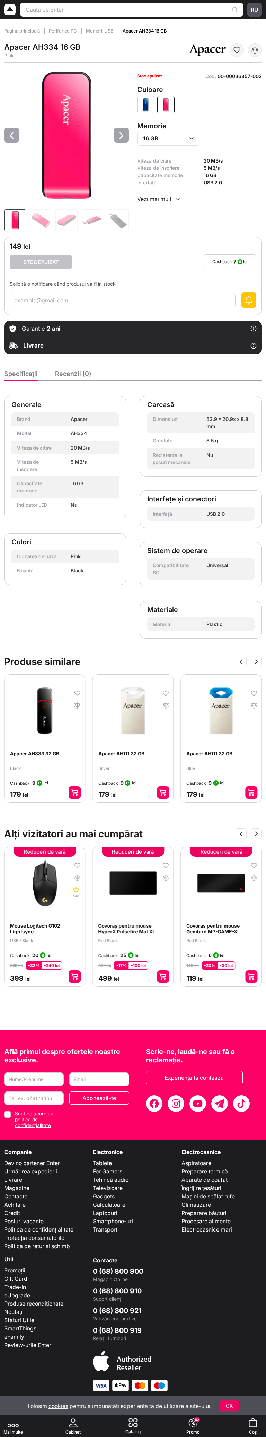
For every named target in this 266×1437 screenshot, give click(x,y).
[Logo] (10, 9)
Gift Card (15, 1278)
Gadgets (104, 1196)
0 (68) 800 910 (117, 1291)
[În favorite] (237, 50)
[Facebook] (154, 1103)
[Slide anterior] (241, 661)
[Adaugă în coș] (75, 792)
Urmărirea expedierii (30, 1171)
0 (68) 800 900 (118, 1271)
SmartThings (20, 1328)
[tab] (21, 375)
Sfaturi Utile (19, 1320)
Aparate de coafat (204, 1179)
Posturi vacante (24, 1221)
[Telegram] (219, 1103)
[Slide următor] (256, 661)
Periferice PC (63, 31)
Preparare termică (204, 1171)
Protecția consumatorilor (35, 1237)
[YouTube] (197, 1103)
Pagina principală (22, 31)
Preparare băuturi (204, 1212)
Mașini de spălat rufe (208, 1196)
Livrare (13, 1179)
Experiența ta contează (194, 1077)
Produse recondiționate (33, 1303)
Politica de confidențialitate (38, 1229)
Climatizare (196, 1204)
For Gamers (107, 1171)
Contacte (15, 1196)
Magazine (16, 1188)
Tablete (102, 1163)
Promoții (14, 1270)
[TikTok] (241, 1103)
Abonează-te (99, 1098)
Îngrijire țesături (201, 1188)
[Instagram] (176, 1103)
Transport (105, 1229)
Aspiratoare (196, 1163)
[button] (11, 135)
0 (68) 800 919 (117, 1330)
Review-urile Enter (27, 1345)
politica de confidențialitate (33, 1122)
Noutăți (13, 1311)
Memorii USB (100, 31)
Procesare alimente (206, 1221)
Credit (12, 1212)
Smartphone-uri (113, 1221)
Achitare (15, 1204)
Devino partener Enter (32, 1163)
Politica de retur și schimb (37, 1246)
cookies (58, 1405)
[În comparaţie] (255, 50)
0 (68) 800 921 (117, 1311)
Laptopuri (105, 1212)
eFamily (14, 1336)
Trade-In (15, 1286)
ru (254, 9)
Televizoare (108, 1188)
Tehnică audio (110, 1179)
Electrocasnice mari (206, 1229)
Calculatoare (109, 1204)
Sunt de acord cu (34, 1119)
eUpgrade (17, 1295)
